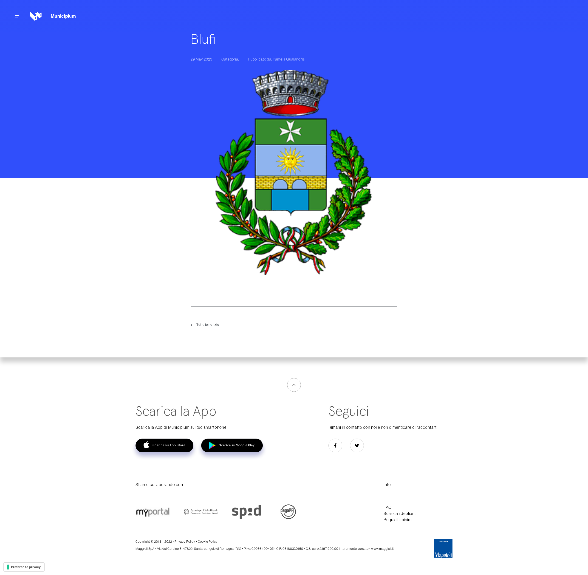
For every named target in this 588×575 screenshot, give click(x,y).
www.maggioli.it (382, 549)
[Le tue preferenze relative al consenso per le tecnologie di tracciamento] (24, 567)
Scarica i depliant (400, 513)
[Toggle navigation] (17, 16)
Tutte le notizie (207, 324)
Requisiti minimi (398, 519)
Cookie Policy (208, 541)
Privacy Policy (185, 541)
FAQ (388, 507)
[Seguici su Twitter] (357, 445)
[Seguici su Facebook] (335, 445)
